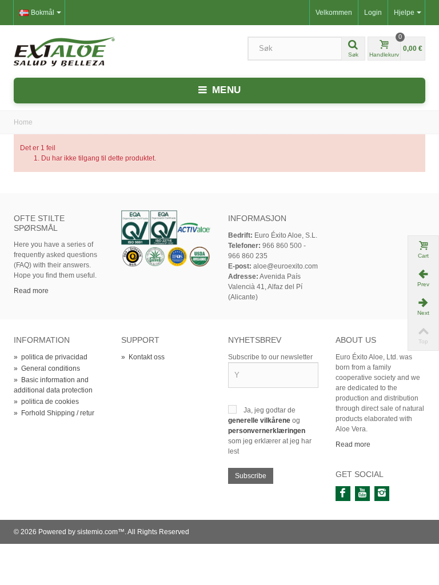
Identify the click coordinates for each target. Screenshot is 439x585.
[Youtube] (362, 493)
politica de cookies (46, 402)
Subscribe (250, 476)
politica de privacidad (50, 357)
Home (23, 122)
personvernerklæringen (266, 431)
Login (373, 13)
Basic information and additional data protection (53, 385)
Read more (31, 291)
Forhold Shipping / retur (54, 413)
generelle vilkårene (260, 420)
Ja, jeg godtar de (270, 410)
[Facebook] (343, 493)
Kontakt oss (143, 357)
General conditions (47, 368)
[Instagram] (381, 493)
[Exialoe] (64, 51)
